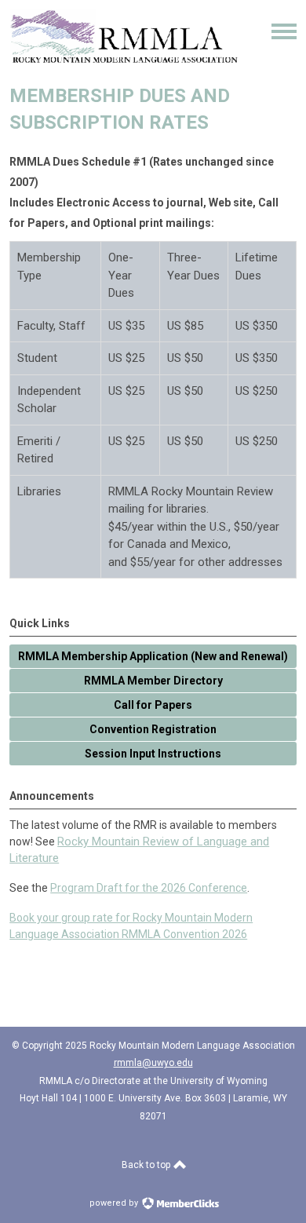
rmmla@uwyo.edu (153, 1062)
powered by (114, 1203)
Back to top (147, 1164)
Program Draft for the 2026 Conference (148, 888)
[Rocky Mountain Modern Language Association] (124, 60)
